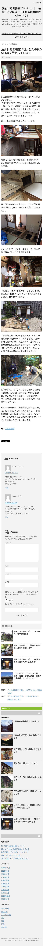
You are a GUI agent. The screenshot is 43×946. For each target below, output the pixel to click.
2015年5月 (5, 899)
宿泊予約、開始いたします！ (26, 763)
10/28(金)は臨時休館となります (27, 721)
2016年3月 (5, 887)
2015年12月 (5, 896)
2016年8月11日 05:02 (11, 473)
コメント (8, 542)
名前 (7, 566)
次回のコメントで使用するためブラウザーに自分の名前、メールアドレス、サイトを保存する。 (21, 594)
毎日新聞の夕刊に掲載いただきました (14, 852)
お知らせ (4, 912)
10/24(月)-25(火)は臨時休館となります (15, 849)
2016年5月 (5, 883)
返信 (6, 487)
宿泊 (2, 918)
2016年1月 (5, 893)
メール (8, 574)
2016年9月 (5, 871)
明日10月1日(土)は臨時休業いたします (15, 858)
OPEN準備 (9, 429)
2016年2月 (5, 890)
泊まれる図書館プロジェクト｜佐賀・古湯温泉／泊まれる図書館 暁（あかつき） (21, 12)
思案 (2, 921)
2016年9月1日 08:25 (11, 502)
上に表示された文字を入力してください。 (20, 604)
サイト (7, 582)
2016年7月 (5, 877)
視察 (2, 924)
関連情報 (4, 927)
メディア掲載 (6, 915)
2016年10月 (5, 868)
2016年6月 (5, 880)
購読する (7, 708)
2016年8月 (5, 874)
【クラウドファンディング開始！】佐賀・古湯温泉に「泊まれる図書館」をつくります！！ (27, 675)
